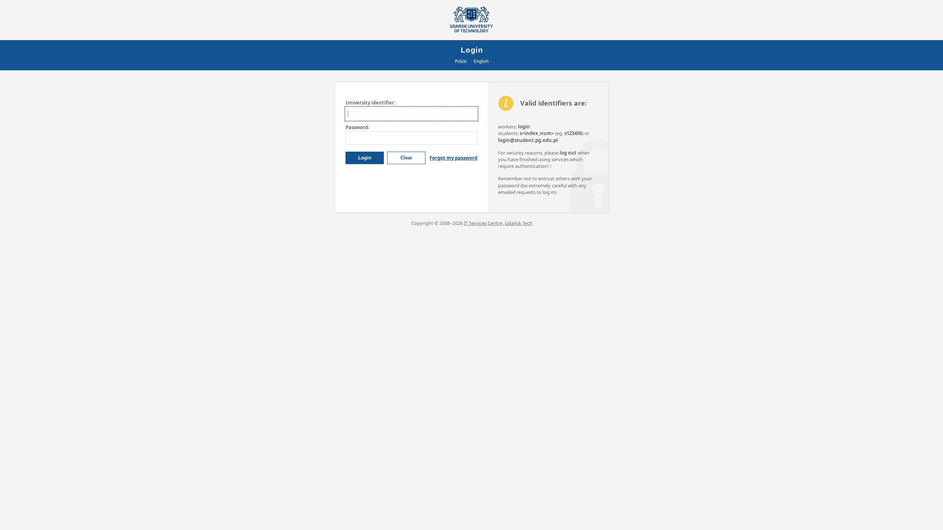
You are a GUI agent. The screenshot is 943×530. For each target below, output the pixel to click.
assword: (357, 127)
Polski (461, 61)
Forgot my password (453, 158)
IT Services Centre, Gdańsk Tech (498, 223)
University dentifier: (371, 102)
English (481, 61)
